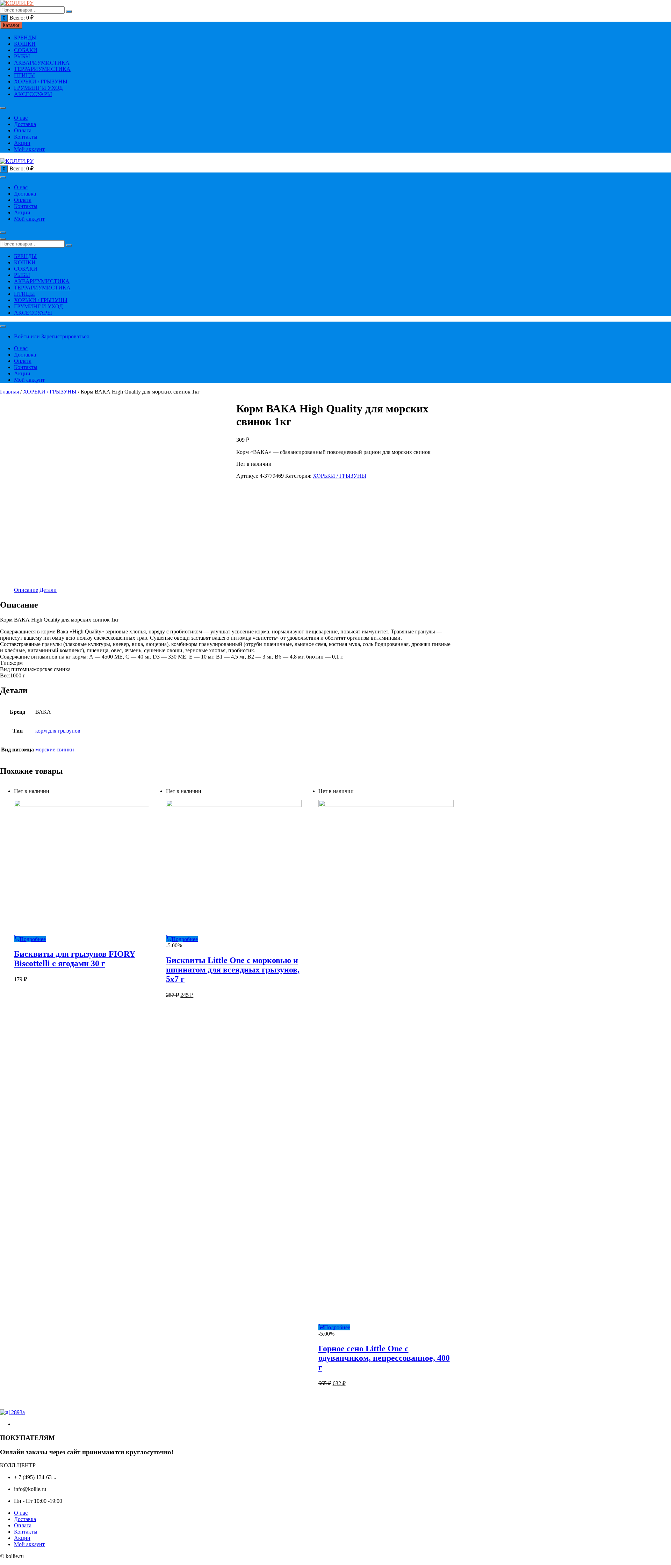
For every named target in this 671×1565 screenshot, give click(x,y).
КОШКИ (25, 44)
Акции (22, 143)
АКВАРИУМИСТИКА (42, 63)
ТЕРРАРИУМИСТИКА (42, 69)
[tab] (26, 590)
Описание (26, 590)
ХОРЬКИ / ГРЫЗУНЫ (40, 82)
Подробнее (33, 939)
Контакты (25, 137)
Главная (9, 392)
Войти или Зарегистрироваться (51, 336)
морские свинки (54, 749)
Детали (48, 590)
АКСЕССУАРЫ (33, 94)
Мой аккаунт (29, 149)
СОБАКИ (25, 50)
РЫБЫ (22, 56)
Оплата (22, 130)
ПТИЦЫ (24, 75)
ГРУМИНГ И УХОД (38, 88)
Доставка (25, 124)
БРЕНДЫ (25, 38)
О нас (21, 118)
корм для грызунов (57, 731)
